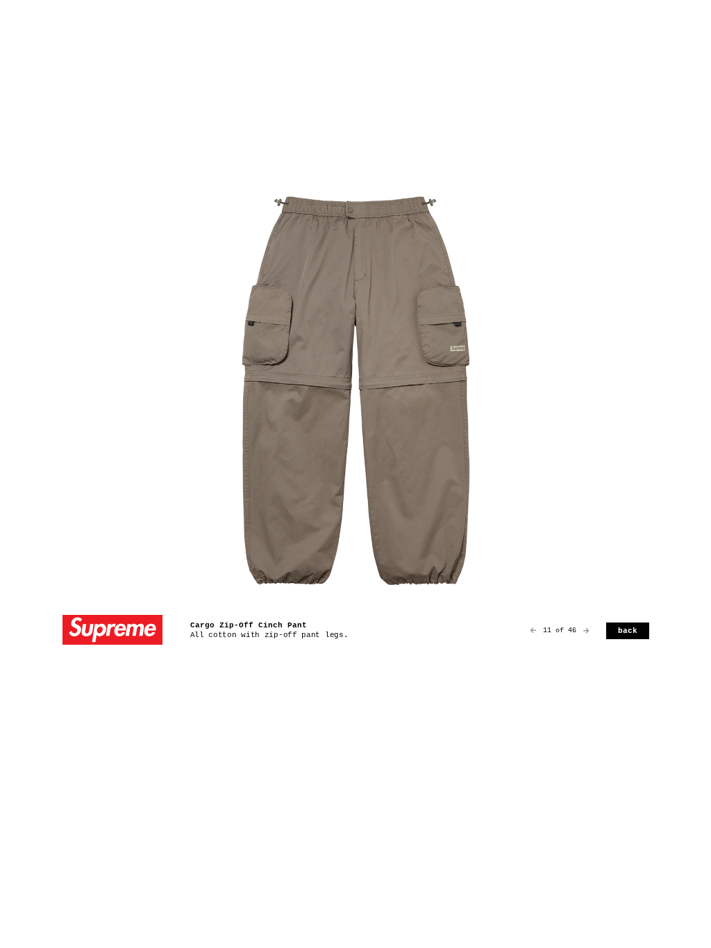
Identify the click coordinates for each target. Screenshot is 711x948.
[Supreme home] (112, 631)
